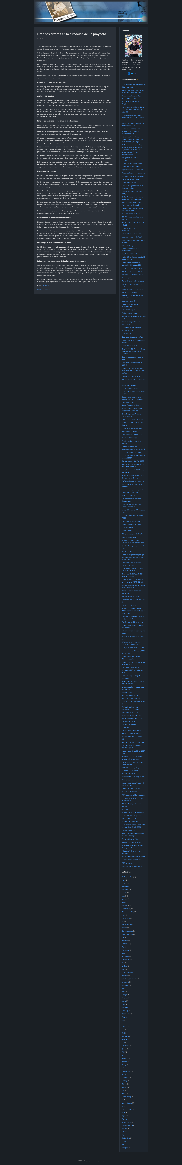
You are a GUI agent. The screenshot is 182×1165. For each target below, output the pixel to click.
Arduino (124, 1058)
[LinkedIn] (129, 73)
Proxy (124, 1065)
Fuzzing (124, 1017)
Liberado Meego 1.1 (129, 301)
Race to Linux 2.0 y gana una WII (133, 742)
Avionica (125, 998)
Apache (124, 1039)
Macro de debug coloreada (131, 179)
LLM (123, 1043)
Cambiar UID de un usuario (131, 234)
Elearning (125, 944)
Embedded (126, 909)
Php (123, 947)
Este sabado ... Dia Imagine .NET (133, 777)
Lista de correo (127, 527)
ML (123, 1030)
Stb (123, 969)
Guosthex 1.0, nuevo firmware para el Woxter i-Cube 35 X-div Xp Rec (133, 370)
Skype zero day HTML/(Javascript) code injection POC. (130, 248)
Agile (123, 1116)
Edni (123, 1132)
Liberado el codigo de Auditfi (132, 237)
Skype (124, 1074)
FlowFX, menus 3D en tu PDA (132, 622)
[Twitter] (132, 73)
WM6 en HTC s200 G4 (130, 713)
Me (123, 937)
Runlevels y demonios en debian (133, 281)
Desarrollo (125, 960)
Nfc (123, 1068)
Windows (125, 890)
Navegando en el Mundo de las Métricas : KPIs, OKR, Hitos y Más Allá (133, 109)
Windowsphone (127, 1125)
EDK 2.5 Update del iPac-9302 (133, 461)
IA (122, 1100)
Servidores (125, 886)
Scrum (124, 1106)
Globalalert (126, 1138)
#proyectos (46, 289)
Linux (124, 883)
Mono (124, 899)
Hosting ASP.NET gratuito (131, 789)
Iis (122, 921)
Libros (124, 1023)
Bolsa (124, 1001)
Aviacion (125, 941)
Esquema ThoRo (127, 551)
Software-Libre (127, 877)
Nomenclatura (127, 1122)
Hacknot (46, 285)
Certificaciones (127, 931)
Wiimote (125, 1007)
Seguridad (125, 985)
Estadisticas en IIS (128, 773)
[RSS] (137, 80)
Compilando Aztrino (129, 182)
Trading (124, 1081)
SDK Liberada (127, 531)
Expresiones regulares (130, 821)
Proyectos (125, 950)
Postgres (125, 1148)
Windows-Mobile (128, 912)
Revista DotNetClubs (129, 792)
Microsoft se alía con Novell (132, 860)
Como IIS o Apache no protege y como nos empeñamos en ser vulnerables (133, 557)
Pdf (123, 1144)
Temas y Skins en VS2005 (131, 839)
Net (123, 880)
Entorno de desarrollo (129, 537)
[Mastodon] (135, 73)
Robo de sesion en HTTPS (131, 214)
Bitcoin (124, 1084)
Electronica (126, 918)
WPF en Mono (127, 863)
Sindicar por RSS (128, 780)
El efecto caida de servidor (131, 452)
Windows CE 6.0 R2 (129, 605)
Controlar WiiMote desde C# (132, 428)
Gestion (124, 1027)
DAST (124, 1004)
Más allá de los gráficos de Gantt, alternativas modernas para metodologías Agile (132, 139)
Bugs (123, 988)
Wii (123, 1090)
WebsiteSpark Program (130, 388)
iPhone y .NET (127, 693)
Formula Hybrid (127, 330)
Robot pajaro (126, 278)
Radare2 (125, 1087)
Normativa (125, 1046)
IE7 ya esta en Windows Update (133, 857)
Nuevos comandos (128, 495)
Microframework (128, 972)
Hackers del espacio (129, 310)
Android (124, 902)
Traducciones (126, 1109)
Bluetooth (125, 956)
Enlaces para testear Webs (131, 730)
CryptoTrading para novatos (132, 163)
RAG (123, 1033)
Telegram (125, 1077)
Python (124, 928)
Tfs (123, 963)
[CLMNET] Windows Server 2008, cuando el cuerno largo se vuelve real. (133, 610)
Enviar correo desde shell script (133, 271)
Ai (122, 1055)
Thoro (124, 893)
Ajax (123, 915)
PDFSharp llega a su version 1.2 (133, 481)
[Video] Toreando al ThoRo (131, 524)
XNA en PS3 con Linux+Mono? (133, 842)
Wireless (125, 905)
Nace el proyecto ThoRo (130, 596)
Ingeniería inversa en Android (132, 170)
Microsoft (125, 982)
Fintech (124, 1129)
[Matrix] (138, 73)
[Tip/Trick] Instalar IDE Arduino (133, 419)
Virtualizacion (127, 925)
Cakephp (125, 1011)
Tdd (123, 1052)
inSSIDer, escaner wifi (129, 254)
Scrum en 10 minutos (129, 438)
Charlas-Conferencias (129, 979)
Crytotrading (126, 1097)
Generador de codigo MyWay (132, 337)
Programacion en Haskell (131, 376)
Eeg (123, 991)
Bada (123, 1093)
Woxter (124, 1119)
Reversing (125, 1036)
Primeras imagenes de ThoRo (132, 534)
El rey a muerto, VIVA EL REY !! (133, 648)
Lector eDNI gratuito (129, 385)
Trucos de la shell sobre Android (133, 173)
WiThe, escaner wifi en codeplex (133, 795)
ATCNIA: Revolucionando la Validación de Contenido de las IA (133, 117)
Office (124, 1049)
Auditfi (124, 953)
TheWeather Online (128, 721)
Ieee (123, 896)
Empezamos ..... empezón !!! (132, 866)
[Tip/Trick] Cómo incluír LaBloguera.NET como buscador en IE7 (133, 670)
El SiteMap (125, 809)
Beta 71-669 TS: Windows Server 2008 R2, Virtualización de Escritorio (133, 351)
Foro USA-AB (126, 334)
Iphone (124, 1062)
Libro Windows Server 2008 (132, 435)
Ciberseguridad (127, 934)
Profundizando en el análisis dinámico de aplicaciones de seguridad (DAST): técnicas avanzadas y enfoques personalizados (132, 149)
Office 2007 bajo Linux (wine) (132, 268)
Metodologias (127, 1103)
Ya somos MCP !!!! (128, 830)
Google (124, 995)
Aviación (125, 976)
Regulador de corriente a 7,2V (132, 275)
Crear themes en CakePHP (131, 327)
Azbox (124, 1135)
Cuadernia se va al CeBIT (131, 346)
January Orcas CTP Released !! (133, 813)
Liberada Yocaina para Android (133, 176)
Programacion (127, 1071)
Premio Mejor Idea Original (131, 521)
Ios (123, 1020)
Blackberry (125, 1014)
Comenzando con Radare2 (131, 166)
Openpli (124, 1141)
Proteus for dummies (129, 313)
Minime (124, 966)
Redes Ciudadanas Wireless (132, 733)
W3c (123, 1113)
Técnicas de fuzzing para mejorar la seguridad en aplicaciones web (131, 131)
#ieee (39, 289)
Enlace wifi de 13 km (129, 431)
